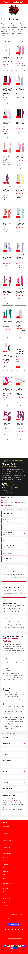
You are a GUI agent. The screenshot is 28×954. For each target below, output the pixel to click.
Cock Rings (6, 864)
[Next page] (24, 448)
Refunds (5, 902)
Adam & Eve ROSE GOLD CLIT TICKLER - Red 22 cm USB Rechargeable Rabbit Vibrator (7, 427)
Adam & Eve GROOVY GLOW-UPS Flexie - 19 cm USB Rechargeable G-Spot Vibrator (20, 223)
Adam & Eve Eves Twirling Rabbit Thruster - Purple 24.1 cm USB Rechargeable (20, 124)
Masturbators (6, 871)
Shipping (5, 905)
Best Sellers (6, 826)
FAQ (4, 909)
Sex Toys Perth (12, 951)
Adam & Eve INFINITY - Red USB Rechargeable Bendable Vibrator (7, 290)
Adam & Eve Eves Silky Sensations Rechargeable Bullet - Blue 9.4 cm (20, 91)
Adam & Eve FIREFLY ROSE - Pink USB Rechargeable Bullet (6, 158)
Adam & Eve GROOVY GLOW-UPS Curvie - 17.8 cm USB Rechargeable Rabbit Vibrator (7, 224)
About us (5, 891)
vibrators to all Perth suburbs (12, 800)
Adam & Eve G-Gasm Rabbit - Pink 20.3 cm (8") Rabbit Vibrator (20, 157)
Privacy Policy (6, 898)
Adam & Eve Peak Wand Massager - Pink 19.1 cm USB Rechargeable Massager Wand (20, 291)
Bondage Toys (6, 861)
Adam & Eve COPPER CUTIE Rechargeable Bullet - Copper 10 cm (7, 60)
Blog (4, 895)
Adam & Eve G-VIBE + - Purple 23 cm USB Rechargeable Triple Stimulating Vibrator (7, 190)
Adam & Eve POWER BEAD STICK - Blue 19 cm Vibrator (20, 353)
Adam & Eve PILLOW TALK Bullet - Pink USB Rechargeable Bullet (20, 324)
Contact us (5, 888)
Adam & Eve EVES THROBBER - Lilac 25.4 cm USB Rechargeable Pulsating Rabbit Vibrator (7, 124)
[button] (3, 10)
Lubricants (5, 833)
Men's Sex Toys (7, 840)
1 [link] (3, 448)
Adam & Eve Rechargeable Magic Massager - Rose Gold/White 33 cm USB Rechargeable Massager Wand (20, 392)
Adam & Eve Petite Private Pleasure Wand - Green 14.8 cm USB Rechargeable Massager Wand (7, 324)
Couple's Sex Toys (7, 847)
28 (20, 448)
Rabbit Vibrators (7, 875)
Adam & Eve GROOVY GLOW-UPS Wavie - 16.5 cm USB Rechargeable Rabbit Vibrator (7, 258)
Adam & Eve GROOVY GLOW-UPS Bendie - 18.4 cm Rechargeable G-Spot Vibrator (20, 189)
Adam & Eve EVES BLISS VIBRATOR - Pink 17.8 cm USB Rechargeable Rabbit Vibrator (7, 91)
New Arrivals (6, 830)
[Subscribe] (22, 919)
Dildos (4, 868)
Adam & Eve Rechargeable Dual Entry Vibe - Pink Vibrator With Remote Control (7, 391)
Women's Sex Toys (7, 844)
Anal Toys (5, 857)
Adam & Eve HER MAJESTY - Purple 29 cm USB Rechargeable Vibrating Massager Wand (20, 258)
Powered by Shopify (19, 951)
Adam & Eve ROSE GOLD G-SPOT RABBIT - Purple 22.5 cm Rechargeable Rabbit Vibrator (20, 427)
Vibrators (5, 878)
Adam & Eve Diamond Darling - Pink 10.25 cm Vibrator (20, 59)
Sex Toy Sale (6, 837)
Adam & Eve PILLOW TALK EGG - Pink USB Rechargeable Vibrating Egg (7, 358)
